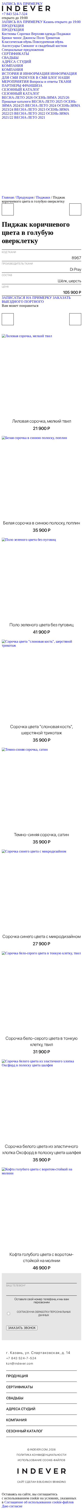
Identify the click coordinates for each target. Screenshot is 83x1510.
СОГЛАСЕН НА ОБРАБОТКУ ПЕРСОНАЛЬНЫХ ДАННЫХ (44, 1313)
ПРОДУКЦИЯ (13, 26)
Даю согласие (12, 1506)
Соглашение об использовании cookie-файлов (39, 1502)
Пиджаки (63, 34)
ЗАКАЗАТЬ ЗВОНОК (22, 1328)
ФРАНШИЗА (32, 85)
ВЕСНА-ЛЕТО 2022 (29, 113)
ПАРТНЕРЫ (11, 85)
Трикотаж (52, 38)
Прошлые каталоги (16, 101)
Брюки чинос (12, 38)
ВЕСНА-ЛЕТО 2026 (17, 97)
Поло (40, 38)
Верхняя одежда (43, 34)
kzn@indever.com (19, 1363)
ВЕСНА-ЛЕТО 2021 (29, 117)
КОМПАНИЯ (12, 66)
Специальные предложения (23, 50)
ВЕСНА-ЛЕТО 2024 (40, 105)
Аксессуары (11, 46)
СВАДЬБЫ (10, 58)
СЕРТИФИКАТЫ (15, 54)
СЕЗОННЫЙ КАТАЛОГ (20, 89)
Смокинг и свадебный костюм (44, 46)
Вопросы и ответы (44, 81)
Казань (62, 22)
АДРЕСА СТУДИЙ (16, 62)
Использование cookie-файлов (41, 1460)
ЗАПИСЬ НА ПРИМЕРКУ (22, 4)
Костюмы (9, 34)
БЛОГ (52, 77)
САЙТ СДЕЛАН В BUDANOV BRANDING (41, 1481)
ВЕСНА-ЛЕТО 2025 (47, 101)
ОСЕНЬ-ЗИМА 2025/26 (51, 97)
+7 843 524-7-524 (14, 14)
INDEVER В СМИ (33, 77)
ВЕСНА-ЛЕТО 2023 (29, 109)
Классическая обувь (17, 42)
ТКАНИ (65, 81)
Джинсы (29, 38)
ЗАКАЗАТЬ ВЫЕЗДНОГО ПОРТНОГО (36, 300)
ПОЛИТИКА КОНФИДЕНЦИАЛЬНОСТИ (41, 1454)
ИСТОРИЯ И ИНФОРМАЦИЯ (26, 73)
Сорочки (23, 34)
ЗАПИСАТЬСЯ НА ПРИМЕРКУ (27, 298)
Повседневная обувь (48, 42)
